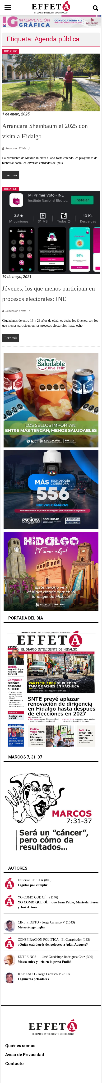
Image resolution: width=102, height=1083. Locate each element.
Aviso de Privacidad (24, 1054)
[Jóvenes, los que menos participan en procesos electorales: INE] (51, 232)
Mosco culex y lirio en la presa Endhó (44, 962)
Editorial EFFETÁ (30, 880)
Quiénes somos (20, 1045)
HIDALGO (10, 51)
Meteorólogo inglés (31, 927)
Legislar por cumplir (32, 885)
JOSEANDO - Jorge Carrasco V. (39, 974)
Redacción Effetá (15, 148)
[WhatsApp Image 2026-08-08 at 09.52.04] (51, 21)
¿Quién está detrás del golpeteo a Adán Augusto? (53, 944)
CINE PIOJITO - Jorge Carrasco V (41, 922)
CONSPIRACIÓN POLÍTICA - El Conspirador (50, 939)
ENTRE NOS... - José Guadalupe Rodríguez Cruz (51, 957)
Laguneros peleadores (33, 979)
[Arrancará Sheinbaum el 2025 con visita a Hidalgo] (51, 82)
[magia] (51, 571)
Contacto (14, 1063)
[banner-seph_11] (51, 400)
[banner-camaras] (51, 489)
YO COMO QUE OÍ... (33, 897)
